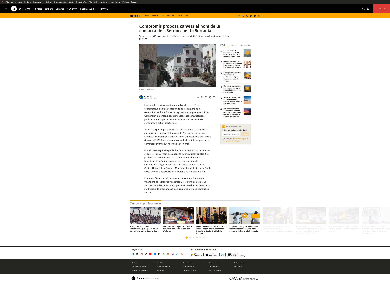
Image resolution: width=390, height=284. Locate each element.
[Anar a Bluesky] (155, 254)
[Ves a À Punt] (20, 8)
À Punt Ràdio (93, 2)
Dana (162, 16)
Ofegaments (37, 2)
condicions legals (240, 139)
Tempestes (18, 2)
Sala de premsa (188, 263)
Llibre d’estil (238, 266)
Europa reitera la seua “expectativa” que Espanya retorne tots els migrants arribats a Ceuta (144, 228)
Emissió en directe (240, 263)
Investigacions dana (60, 2)
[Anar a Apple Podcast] (173, 254)
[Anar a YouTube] (150, 254)
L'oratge (71, 2)
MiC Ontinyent (47, 2)
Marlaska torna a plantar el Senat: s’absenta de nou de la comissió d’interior (177, 228)
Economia (170, 16)
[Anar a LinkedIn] (177, 254)
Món (186, 16)
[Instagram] (247, 16)
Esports (49, 9)
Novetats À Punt (81, 2)
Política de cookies (215, 270)
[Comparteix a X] (206, 97)
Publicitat (160, 263)
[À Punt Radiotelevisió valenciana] (142, 278)
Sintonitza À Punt (214, 263)
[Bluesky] (255, 16)
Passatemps (103, 2)
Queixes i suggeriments (139, 266)
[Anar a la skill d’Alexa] (222, 255)
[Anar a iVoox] (168, 254)
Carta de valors (213, 266)
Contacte (135, 263)
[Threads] (259, 16)
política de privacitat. (233, 141)
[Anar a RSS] (182, 254)
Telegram (134, 2)
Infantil (104, 9)
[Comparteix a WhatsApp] (202, 97)
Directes (381, 9)
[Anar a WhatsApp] (164, 254)
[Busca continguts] (363, 9)
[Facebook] (238, 16)
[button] (187, 237)
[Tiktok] (251, 16)
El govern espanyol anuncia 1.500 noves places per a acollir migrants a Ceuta (344, 228)
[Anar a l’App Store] (211, 255)
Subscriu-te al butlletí (164, 266)
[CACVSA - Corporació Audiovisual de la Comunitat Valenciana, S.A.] (243, 278)
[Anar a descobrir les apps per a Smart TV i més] (236, 255)
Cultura (179, 16)
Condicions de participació (140, 270)
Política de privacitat (189, 270)
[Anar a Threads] (159, 254)
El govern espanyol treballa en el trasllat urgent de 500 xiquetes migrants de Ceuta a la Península (243, 228)
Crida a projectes (188, 266)
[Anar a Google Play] (197, 255)
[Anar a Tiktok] (146, 254)
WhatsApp (125, 2)
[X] (243, 16)
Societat (155, 16)
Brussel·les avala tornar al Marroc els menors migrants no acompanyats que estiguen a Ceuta (278, 228)
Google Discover (114, 2)
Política (146, 16)
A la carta (72, 9)
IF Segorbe (9, 2)
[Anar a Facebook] (133, 254)
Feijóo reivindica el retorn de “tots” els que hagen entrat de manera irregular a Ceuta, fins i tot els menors (211, 229)
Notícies (38, 9)
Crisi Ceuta (27, 2)
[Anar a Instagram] (142, 254)
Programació (87, 9)
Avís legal (160, 270)
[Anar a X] (137, 254)
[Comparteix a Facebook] (210, 97)
